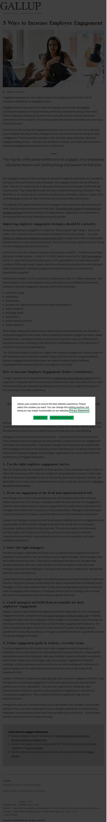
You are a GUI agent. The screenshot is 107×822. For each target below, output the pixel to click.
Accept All (40, 418)
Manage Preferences (62, 418)
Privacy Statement (79, 410)
